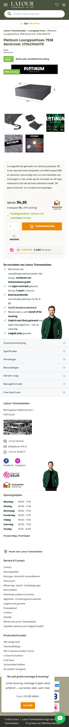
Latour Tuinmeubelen (15, 30)
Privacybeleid (10, 608)
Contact (8, 567)
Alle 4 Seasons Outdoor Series (19, 651)
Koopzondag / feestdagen (17, 535)
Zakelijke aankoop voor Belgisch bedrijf (23, 626)
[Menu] (6, 4)
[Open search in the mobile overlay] (34, 14)
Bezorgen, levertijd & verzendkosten (22, 576)
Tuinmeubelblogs (12, 646)
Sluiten (27, 705)
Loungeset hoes (36, 30)
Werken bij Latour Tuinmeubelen (20, 621)
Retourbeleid (10, 590)
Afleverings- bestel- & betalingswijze (22, 585)
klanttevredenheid (22, 307)
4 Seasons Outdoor (13, 655)
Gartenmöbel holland (14, 664)
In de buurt (9, 660)
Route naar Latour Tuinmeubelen (25, 551)
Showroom (9, 581)
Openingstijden (11, 571)
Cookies (8, 612)
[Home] (22, 5)
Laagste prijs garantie (14, 603)
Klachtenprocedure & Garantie (19, 594)
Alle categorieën (12, 642)
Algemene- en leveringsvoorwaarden (22, 599)
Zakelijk (8, 617)
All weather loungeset (15, 669)
